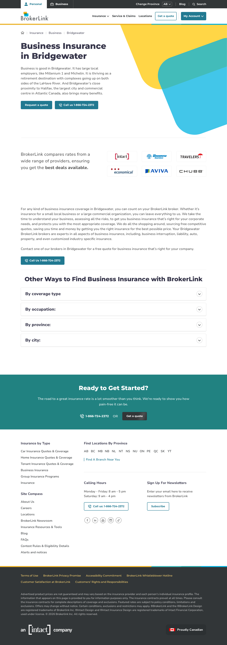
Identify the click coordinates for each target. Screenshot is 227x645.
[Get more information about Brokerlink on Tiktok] (118, 520)
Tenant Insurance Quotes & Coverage (47, 464)
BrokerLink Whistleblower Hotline (149, 575)
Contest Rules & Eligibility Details (45, 546)
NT (121, 451)
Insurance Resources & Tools (41, 527)
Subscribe (158, 506)
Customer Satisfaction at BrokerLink (45, 582)
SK (163, 451)
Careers (26, 508)
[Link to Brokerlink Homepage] (22, 33)
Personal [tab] (36, 4)
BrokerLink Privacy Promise (62, 575)
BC (93, 451)
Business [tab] (62, 4)
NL (114, 451)
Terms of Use (29, 575)
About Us (27, 502)
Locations (145, 16)
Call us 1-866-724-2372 (78, 105)
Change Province (148, 4)
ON (142, 451)
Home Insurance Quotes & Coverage (46, 458)
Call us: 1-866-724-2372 (108, 506)
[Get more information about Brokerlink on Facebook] (87, 520)
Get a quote (166, 16)
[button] (167, 4)
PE (149, 451)
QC (156, 451)
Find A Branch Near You (103, 460)
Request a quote (36, 105)
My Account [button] (192, 16)
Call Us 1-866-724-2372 (44, 260)
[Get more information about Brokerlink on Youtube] (103, 520)
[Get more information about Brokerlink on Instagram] (111, 520)
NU (135, 451)
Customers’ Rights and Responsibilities (101, 582)
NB (107, 451)
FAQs (24, 540)
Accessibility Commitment (104, 575)
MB (100, 451)
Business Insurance (34, 470)
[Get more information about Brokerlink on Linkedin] (95, 520)
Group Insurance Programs (40, 476)
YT (169, 451)
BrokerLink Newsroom (36, 521)
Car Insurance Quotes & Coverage (44, 451)
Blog (182, 4)
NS (128, 451)
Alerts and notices (34, 552)
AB (86, 451)
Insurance (28, 483)
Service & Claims (124, 16)
